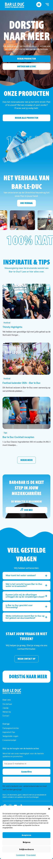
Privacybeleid (31, 855)
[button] (49, 809)
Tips (5, 433)
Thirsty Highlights (12, 327)
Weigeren (26, 842)
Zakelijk (5, 708)
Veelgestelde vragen (10, 736)
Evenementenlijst (9, 740)
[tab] (26, 575)
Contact (6, 716)
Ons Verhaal (7, 704)
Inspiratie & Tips (9, 732)
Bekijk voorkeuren (26, 849)
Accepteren (26, 835)
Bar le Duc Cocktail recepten (18, 437)
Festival (7, 323)
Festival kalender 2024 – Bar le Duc (22, 383)
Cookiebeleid (20, 855)
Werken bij (7, 712)
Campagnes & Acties (11, 728)
